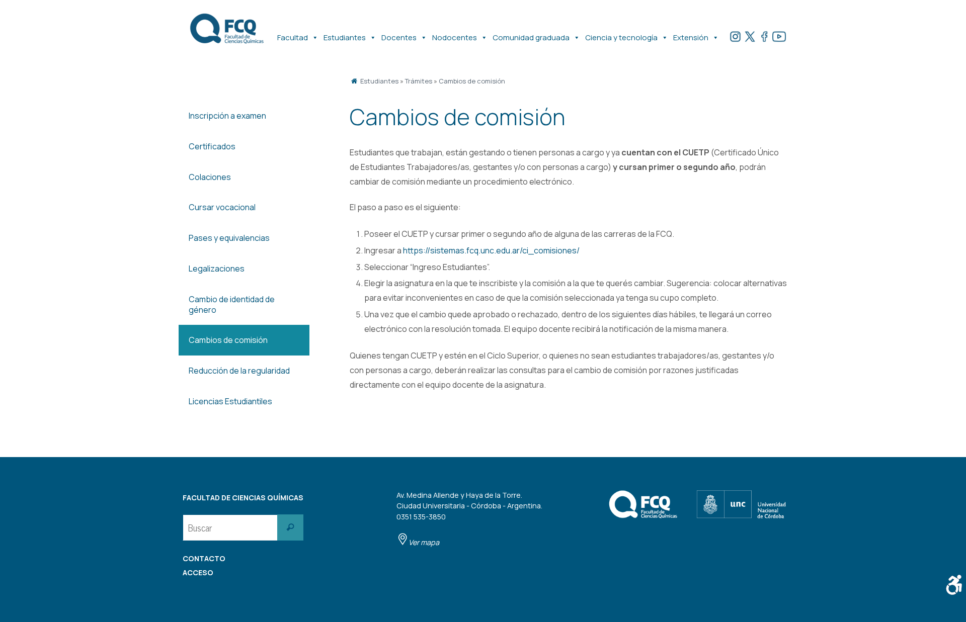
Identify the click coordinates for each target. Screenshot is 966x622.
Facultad (292, 37)
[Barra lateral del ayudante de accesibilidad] (954, 585)
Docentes (399, 37)
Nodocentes (454, 37)
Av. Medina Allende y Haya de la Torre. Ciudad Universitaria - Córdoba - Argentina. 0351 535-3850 (469, 518)
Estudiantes (345, 37)
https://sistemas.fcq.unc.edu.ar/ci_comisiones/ (491, 250)
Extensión (690, 37)
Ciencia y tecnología (621, 37)
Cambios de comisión (472, 80)
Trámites (418, 80)
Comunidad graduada (531, 37)
